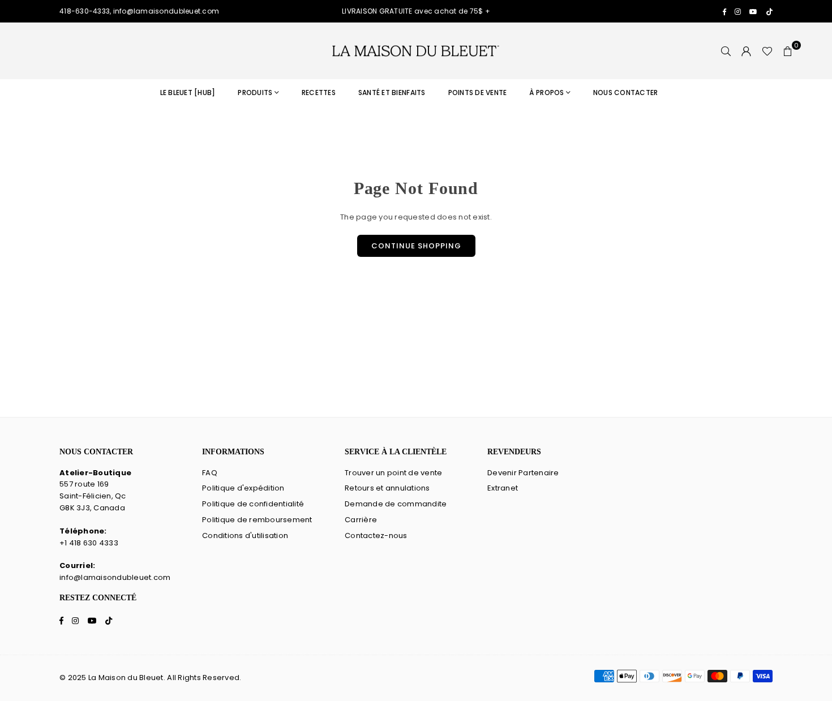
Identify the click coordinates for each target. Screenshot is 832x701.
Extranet (502, 488)
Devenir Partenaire (523, 472)
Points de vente (477, 92)
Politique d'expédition (243, 488)
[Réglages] (746, 51)
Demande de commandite (396, 503)
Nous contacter (625, 92)
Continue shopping (416, 245)
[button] (788, 51)
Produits (255, 92)
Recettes (319, 92)
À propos (546, 92)
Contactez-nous (376, 535)
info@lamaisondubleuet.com (115, 577)
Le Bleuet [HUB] (188, 92)
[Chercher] (726, 51)
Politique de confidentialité (253, 503)
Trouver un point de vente (394, 472)
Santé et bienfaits (392, 92)
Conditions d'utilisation (245, 535)
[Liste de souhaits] (767, 51)
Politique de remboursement (257, 519)
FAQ (209, 472)
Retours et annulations (387, 488)
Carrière (361, 519)
